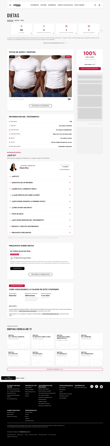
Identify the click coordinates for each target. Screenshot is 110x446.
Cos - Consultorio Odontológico (13, 391)
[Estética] (17, 5)
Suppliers (27, 418)
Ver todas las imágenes (40, 105)
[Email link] (101, 386)
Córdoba (27, 393)
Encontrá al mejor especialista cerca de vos (54, 43)
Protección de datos (11, 434)
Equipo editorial (10, 414)
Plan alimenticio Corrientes (44, 403)
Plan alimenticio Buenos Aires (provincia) (47, 393)
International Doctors (29, 420)
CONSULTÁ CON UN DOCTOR (65, 5)
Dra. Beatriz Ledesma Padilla (13, 389)
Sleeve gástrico (62, 387)
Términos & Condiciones (12, 436)
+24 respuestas (17, 268)
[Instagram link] (91, 387)
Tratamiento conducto (63, 395)
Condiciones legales (42, 434)
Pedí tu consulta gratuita (89, 68)
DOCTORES (43, 5)
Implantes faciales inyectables (65, 393)
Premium (27, 414)
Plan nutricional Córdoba (43, 395)
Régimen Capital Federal (43, 389)
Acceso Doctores (28, 412)
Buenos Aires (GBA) (29, 389)
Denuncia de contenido (12, 416)
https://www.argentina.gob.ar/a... (51, 313)
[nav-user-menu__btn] (99, 5)
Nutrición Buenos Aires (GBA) (44, 391)
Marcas (26, 416)
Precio (22, 20)
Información (10, 20)
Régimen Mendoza (42, 399)
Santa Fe (27, 395)
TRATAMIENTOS (35, 5)
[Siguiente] (101, 30)
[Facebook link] (96, 387)
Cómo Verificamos (65, 169)
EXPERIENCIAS (52, 5)
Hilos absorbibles (62, 398)
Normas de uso (20, 434)
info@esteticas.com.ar (25, 431)
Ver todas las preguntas (40, 274)
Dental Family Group (11, 393)
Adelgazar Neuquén (42, 401)
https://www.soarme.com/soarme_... (28, 311)
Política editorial (52, 434)
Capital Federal (28, 387)
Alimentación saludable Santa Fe (45, 397)
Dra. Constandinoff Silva (12, 398)
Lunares (61, 391)
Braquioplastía (62, 389)
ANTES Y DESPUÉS (79, 5)
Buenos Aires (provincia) (30, 391)
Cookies (26, 434)
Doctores (17, 20)
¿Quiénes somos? (10, 412)
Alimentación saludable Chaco (44, 405)
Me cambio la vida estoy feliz (81, 387)
